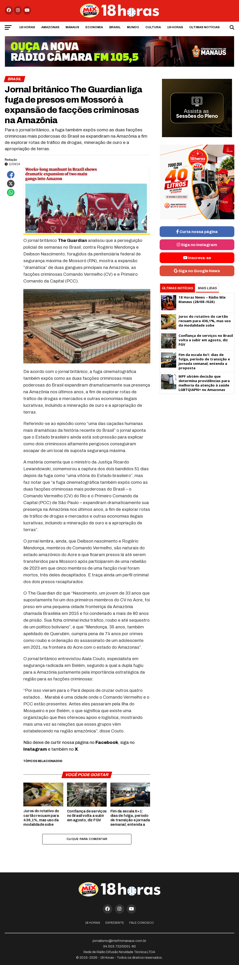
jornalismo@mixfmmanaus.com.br (119, 941)
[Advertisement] (197, 432)
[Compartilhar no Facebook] (10, 174)
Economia (94, 27)
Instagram (35, 749)
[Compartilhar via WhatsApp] (10, 192)
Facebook (106, 742)
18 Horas (27, 27)
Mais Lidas (207, 288)
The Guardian (73, 240)
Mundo (133, 27)
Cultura (153, 27)
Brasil (115, 27)
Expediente (114, 922)
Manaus (72, 27)
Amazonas (50, 27)
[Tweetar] (10, 183)
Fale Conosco (141, 922)
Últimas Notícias (204, 27)
